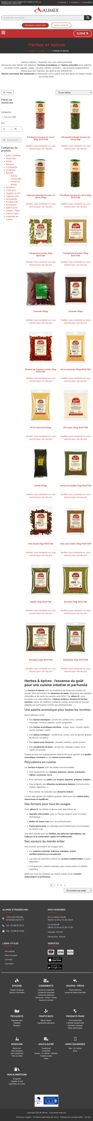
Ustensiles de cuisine (17, 1084)
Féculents (10, 187)
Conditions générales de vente (46, 1117)
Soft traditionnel (17, 1053)
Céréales (17, 1023)
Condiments (11, 167)
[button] (35, 25)
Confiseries (46, 1051)
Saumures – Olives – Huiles (46, 997)
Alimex (9, 161)
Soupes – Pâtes (75, 985)
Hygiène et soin (13, 193)
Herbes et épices (17, 990)
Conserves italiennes (46, 995)
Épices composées (17, 992)
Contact (9, 959)
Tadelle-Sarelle (46, 1056)
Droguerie (10, 170)
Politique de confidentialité (71, 1117)
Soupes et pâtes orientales (75, 992)
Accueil (27, 51)
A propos (9, 964)
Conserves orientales (46, 990)
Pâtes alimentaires (75, 1028)
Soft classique (17, 1051)
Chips (46, 1058)
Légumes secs (12, 196)
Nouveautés (11, 199)
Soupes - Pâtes (13, 210)
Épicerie (47, 51)
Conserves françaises (46, 992)
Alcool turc (11, 158)
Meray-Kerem (46, 1020)
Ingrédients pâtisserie (46, 1023)
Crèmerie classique (75, 1025)
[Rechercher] (88, 17)
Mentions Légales (23, 1117)
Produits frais (12, 202)
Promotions (11, 205)
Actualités (10, 951)
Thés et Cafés (12, 213)
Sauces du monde (46, 1000)
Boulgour (16, 1025)
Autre (75, 1051)
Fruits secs (11, 190)
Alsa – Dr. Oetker (75, 1048)
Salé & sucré (11, 207)
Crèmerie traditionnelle (75, 1023)
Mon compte (11, 955)
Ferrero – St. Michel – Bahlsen (46, 1053)
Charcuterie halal (75, 1020)
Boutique (37, 51)
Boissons (10, 164)
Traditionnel (46, 1048)
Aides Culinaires (13, 155)
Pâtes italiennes (75, 990)
